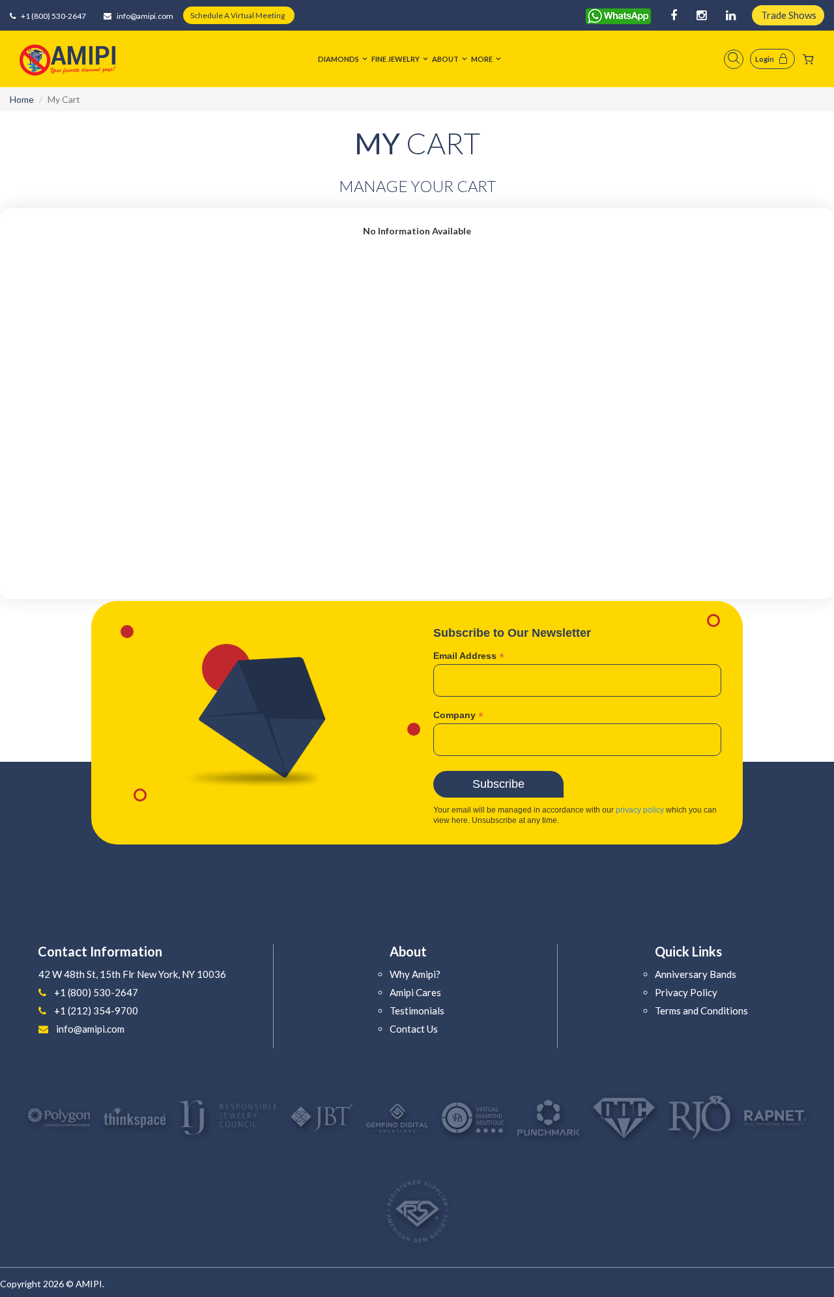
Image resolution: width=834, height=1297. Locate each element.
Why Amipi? (415, 974)
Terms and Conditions (701, 1010)
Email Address (468, 656)
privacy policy (640, 810)
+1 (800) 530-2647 (53, 16)
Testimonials (417, 1010)
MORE (482, 59)
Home (22, 99)
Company (458, 715)
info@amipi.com (144, 16)
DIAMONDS (338, 59)
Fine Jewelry (395, 59)
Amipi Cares (415, 992)
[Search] (734, 59)
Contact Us (414, 1029)
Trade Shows (788, 15)
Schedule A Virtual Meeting (237, 15)
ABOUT (445, 59)
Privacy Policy (686, 992)
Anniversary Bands (695, 974)
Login (764, 59)
